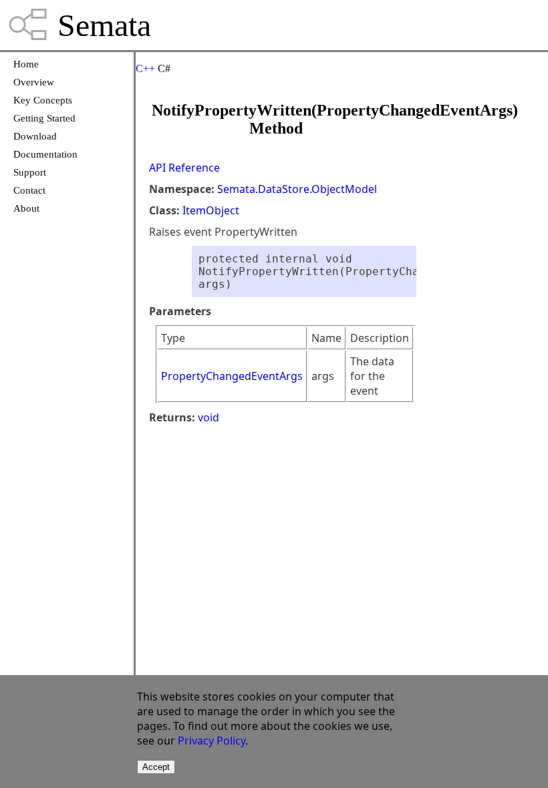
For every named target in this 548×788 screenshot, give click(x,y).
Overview (33, 82)
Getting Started (44, 118)
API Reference (184, 167)
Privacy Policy (211, 740)
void (208, 417)
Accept (156, 767)
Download (35, 136)
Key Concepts (42, 100)
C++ (145, 68)
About (26, 208)
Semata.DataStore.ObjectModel (297, 189)
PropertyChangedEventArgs (232, 376)
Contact (29, 190)
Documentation (45, 154)
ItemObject (210, 210)
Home (26, 64)
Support (29, 172)
